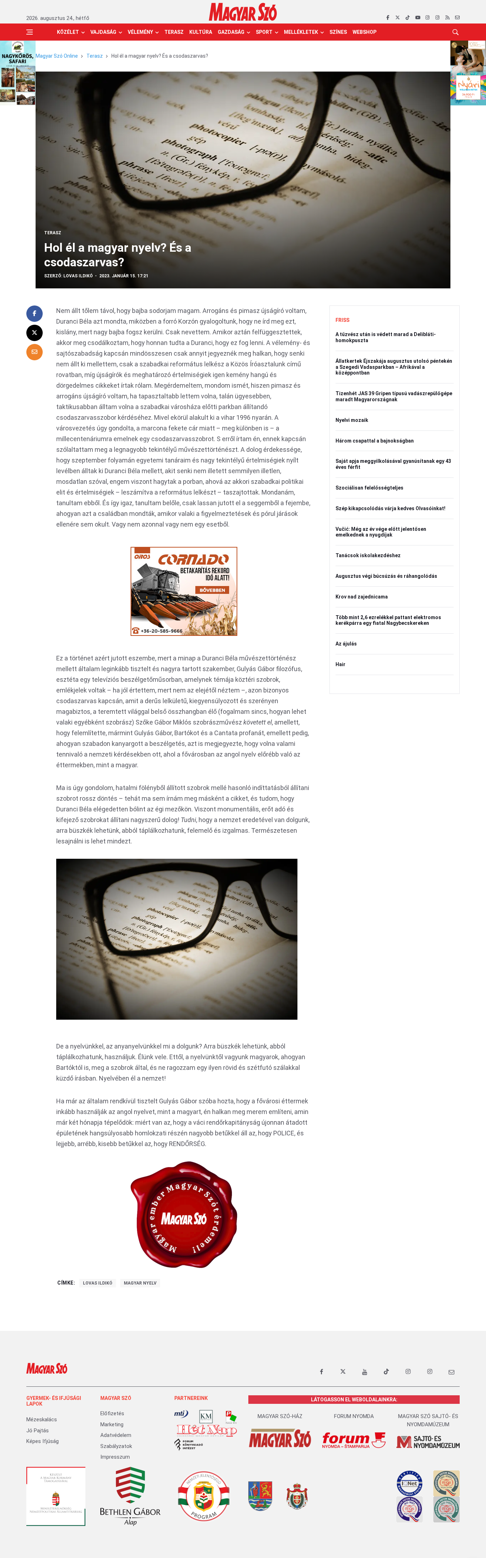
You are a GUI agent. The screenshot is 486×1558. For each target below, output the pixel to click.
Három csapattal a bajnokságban (375, 441)
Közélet (68, 32)
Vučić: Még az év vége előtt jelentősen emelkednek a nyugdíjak (381, 532)
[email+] (451, 1372)
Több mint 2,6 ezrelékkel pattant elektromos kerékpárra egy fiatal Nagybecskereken (388, 620)
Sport (264, 32)
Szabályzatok (116, 1446)
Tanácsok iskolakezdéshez (368, 555)
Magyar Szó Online (57, 56)
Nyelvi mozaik (352, 420)
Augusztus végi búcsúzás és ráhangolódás (386, 576)
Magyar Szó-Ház (280, 1416)
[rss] (447, 17)
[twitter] (397, 17)
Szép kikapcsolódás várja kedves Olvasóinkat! (390, 508)
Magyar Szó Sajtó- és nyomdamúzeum (428, 1420)
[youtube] (417, 17)
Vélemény (140, 32)
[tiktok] (407, 17)
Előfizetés (112, 1413)
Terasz (174, 32)
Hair (340, 664)
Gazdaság (231, 32)
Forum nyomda (354, 1416)
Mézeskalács (41, 1419)
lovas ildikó (97, 1283)
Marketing (111, 1424)
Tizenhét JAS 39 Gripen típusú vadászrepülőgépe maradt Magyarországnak (394, 396)
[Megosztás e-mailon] (34, 352)
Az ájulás (346, 644)
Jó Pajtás (37, 1430)
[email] (457, 17)
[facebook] (387, 17)
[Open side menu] (29, 32)
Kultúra (200, 32)
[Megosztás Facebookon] (34, 313)
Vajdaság (103, 32)
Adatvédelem (115, 1435)
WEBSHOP (364, 32)
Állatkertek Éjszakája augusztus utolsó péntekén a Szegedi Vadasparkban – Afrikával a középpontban (394, 367)
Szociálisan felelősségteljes (369, 488)
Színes (338, 32)
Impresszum (115, 1457)
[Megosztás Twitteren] (34, 333)
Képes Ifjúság (42, 1441)
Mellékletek (301, 32)
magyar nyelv (140, 1283)
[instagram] (427, 17)
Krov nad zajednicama (362, 597)
